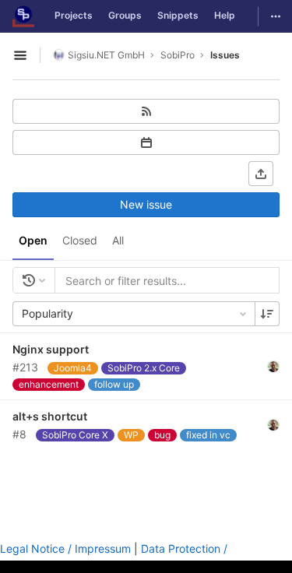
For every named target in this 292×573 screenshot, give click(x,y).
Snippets (178, 15)
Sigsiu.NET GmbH (106, 55)
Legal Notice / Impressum (65, 548)
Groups (125, 15)
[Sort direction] (267, 313)
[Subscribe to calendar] (146, 142)
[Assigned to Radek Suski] (273, 366)
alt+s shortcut (49, 416)
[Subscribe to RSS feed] (146, 111)
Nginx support (50, 349)
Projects (74, 15)
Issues (225, 55)
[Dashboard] (23, 16)
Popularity (47, 313)
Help (224, 15)
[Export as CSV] (260, 173)
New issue (146, 204)
